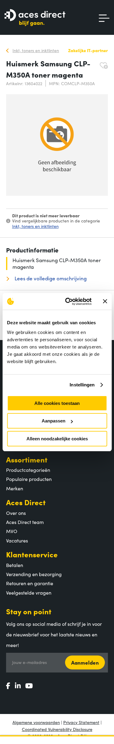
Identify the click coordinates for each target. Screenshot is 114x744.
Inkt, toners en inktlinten (35, 226)
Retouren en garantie (29, 583)
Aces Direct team (25, 522)
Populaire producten (29, 478)
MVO (11, 531)
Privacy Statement (81, 722)
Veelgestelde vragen (28, 592)
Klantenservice (32, 554)
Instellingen (82, 384)
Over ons (16, 512)
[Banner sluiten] (105, 301)
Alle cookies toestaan (57, 403)
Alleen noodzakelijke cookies (57, 438)
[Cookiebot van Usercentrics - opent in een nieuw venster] (68, 301)
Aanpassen (53, 420)
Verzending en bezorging (34, 574)
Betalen (14, 565)
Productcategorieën (28, 469)
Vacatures (17, 540)
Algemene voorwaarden (36, 722)
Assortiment (26, 459)
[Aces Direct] (35, 18)
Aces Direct (26, 502)
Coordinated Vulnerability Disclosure (57, 729)
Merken (14, 488)
